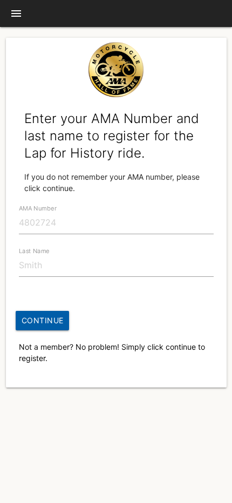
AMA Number (38, 208)
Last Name (34, 251)
